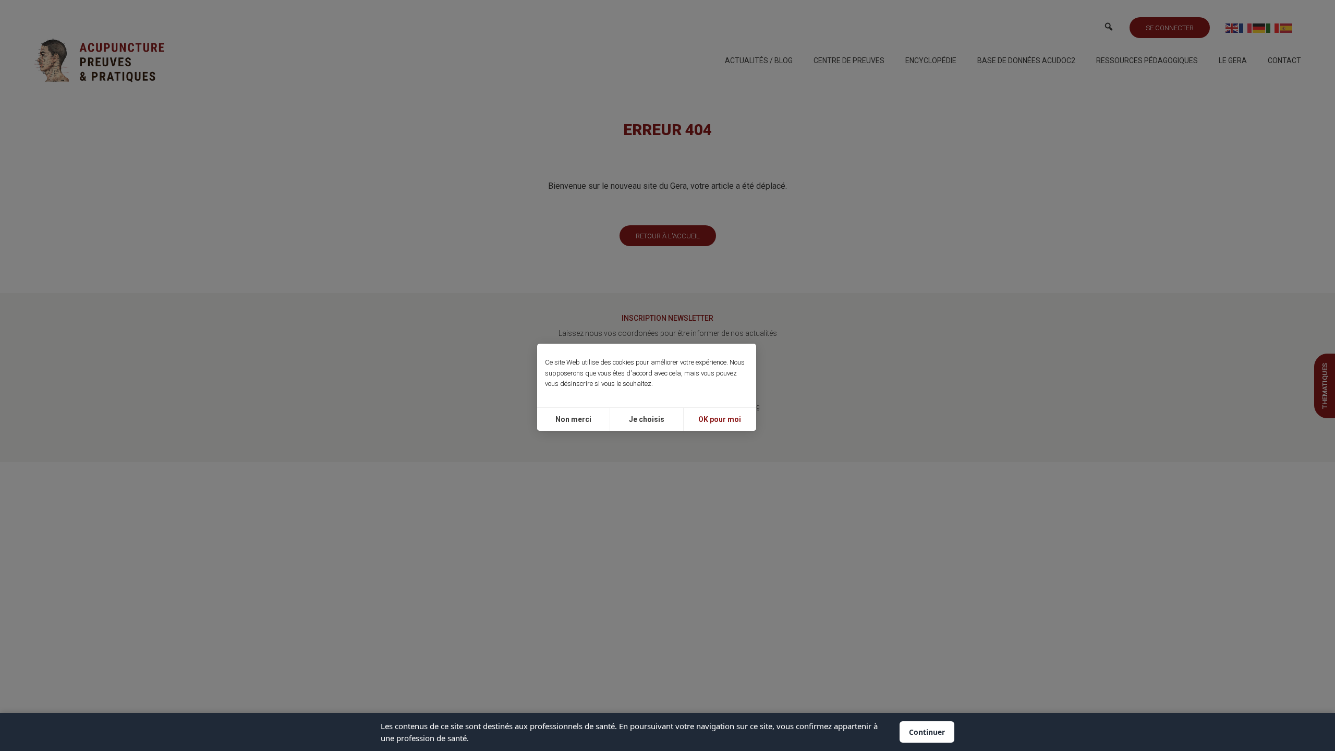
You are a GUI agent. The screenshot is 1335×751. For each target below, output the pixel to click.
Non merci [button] (573, 419)
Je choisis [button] (646, 419)
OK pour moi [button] (719, 419)
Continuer (927, 732)
